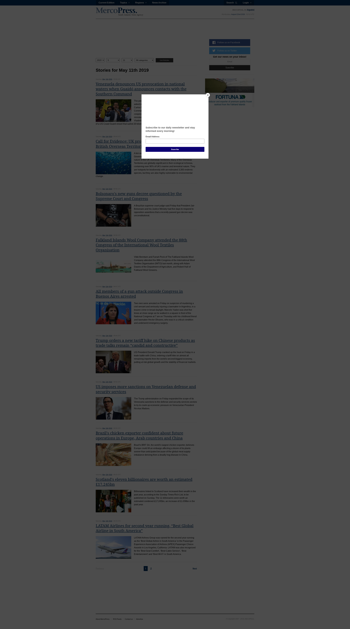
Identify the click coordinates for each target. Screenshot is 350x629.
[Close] (208, 95)
